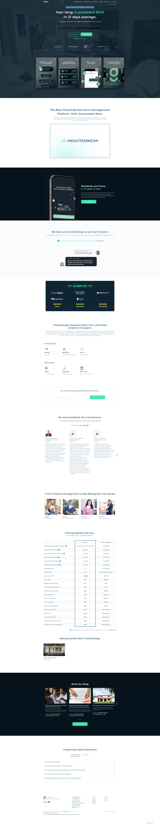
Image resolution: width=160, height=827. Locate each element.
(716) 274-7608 (82, 38)
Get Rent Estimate (73, 34)
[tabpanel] (80, 769)
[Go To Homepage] (45, 2)
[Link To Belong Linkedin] (46, 802)
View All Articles (80, 724)
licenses (65, 811)
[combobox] (80, 28)
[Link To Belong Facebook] (44, 802)
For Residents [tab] (85, 754)
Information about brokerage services (55, 814)
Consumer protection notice (72, 814)
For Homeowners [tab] (75, 754)
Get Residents (88, 201)
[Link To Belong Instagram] (49, 802)
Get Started (86, 34)
